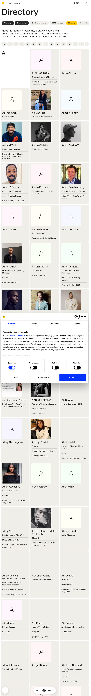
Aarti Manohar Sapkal (14, 400)
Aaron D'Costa (10, 187)
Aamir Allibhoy (69, 112)
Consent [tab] (11, 324)
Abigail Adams (10, 665)
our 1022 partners (17, 336)
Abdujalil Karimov (71, 531)
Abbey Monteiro (41, 442)
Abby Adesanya (11, 486)
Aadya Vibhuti (69, 73)
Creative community (39, 23)
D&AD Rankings (57, 23)
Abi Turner (67, 623)
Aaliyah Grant (10, 112)
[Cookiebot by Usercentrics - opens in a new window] (76, 317)
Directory (20, 23)
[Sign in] (86, 3)
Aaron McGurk (40, 266)
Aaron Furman (40, 187)
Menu (38, 690)
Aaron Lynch (9, 266)
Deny (16, 377)
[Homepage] (44, 690)
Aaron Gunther (40, 229)
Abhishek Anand (41, 575)
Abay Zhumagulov (12, 442)
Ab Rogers (67, 400)
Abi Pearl (37, 623)
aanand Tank (9, 145)
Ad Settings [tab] (55, 324)
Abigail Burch (39, 665)
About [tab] (77, 324)
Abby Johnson (40, 486)
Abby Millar (67, 486)
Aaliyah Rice (39, 112)
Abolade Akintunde (72, 665)
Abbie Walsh (68, 442)
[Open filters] (5, 690)
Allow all (72, 377)
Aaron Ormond (69, 266)
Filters (6, 23)
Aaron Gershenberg (72, 187)
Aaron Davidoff (70, 145)
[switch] (33, 368)
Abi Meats (8, 623)
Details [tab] (34, 324)
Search (51, 690)
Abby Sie (7, 531)
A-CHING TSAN (40, 73)
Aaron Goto (9, 229)
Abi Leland (67, 575)
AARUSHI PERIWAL (42, 400)
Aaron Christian (40, 145)
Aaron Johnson (70, 229)
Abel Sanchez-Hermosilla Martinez (13, 577)
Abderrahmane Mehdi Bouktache (44, 533)
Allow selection (44, 377)
